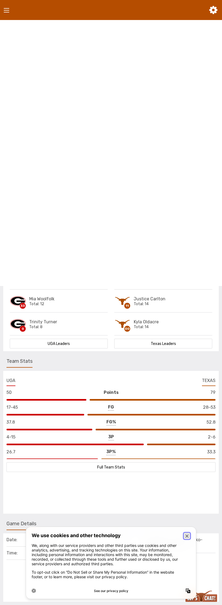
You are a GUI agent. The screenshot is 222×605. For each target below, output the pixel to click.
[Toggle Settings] (213, 10)
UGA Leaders (59, 343)
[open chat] (202, 596)
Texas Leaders (163, 343)
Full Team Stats (111, 467)
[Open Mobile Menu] (6, 10)
